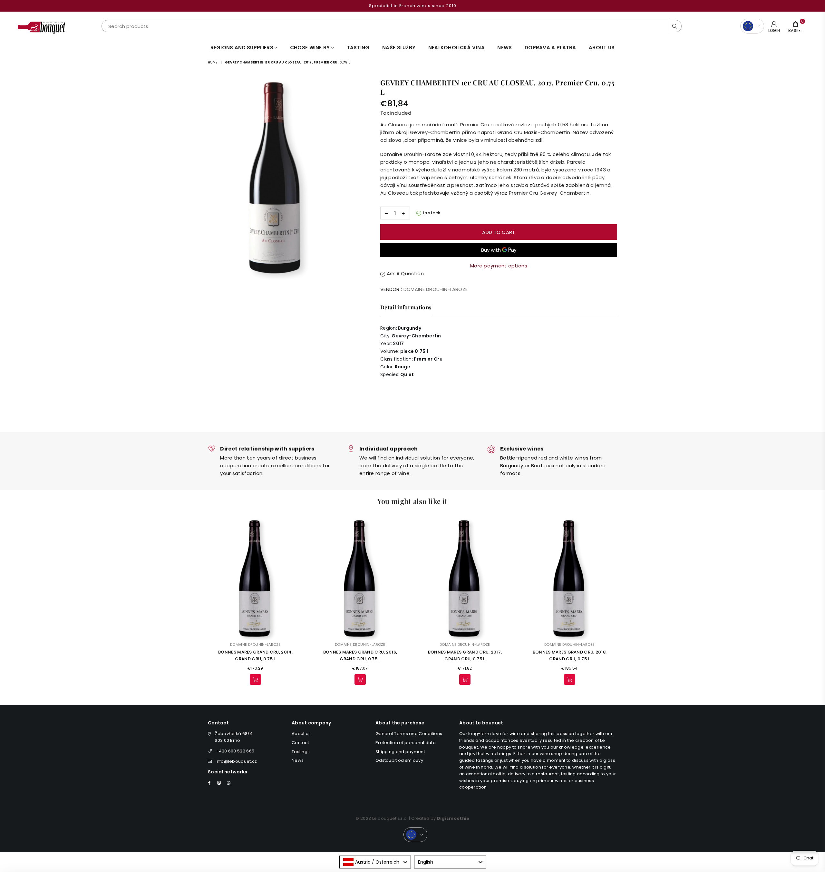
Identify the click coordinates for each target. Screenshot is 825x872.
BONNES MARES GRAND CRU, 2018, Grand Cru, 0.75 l (570, 655)
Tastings (301, 752)
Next (626, 603)
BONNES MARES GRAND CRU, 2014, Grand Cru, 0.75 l (255, 655)
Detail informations (406, 307)
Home (212, 62)
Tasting (358, 47)
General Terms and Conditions (408, 734)
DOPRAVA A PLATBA (550, 47)
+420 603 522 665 (235, 751)
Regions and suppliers (242, 47)
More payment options (498, 265)
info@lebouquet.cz (236, 761)
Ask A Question (404, 273)
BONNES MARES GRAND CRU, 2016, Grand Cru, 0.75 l (360, 655)
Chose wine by (310, 47)
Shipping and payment (400, 752)
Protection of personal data (405, 743)
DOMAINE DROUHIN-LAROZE (435, 289)
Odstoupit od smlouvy (399, 760)
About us (602, 47)
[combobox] (375, 862)
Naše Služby (398, 47)
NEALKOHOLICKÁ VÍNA (456, 47)
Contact (300, 743)
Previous (199, 603)
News (504, 47)
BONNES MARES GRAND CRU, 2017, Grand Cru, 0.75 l (465, 655)
